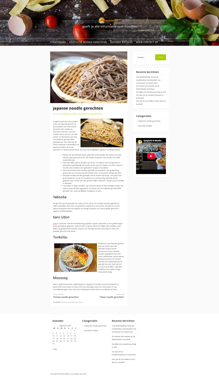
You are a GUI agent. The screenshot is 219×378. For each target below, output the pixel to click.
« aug (54, 349)
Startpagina (58, 42)
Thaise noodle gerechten (111, 295)
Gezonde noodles (121, 42)
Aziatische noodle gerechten (88, 42)
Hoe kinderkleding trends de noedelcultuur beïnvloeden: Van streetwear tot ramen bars (148, 80)
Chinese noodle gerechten (66, 295)
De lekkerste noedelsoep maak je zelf (151, 92)
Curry (55, 223)
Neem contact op (147, 42)
